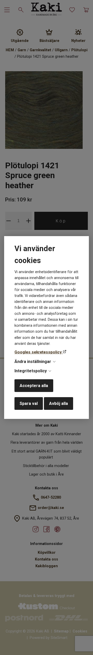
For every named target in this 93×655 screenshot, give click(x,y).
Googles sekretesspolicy (38, 352)
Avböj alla (58, 403)
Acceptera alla (34, 385)
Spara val (29, 403)
